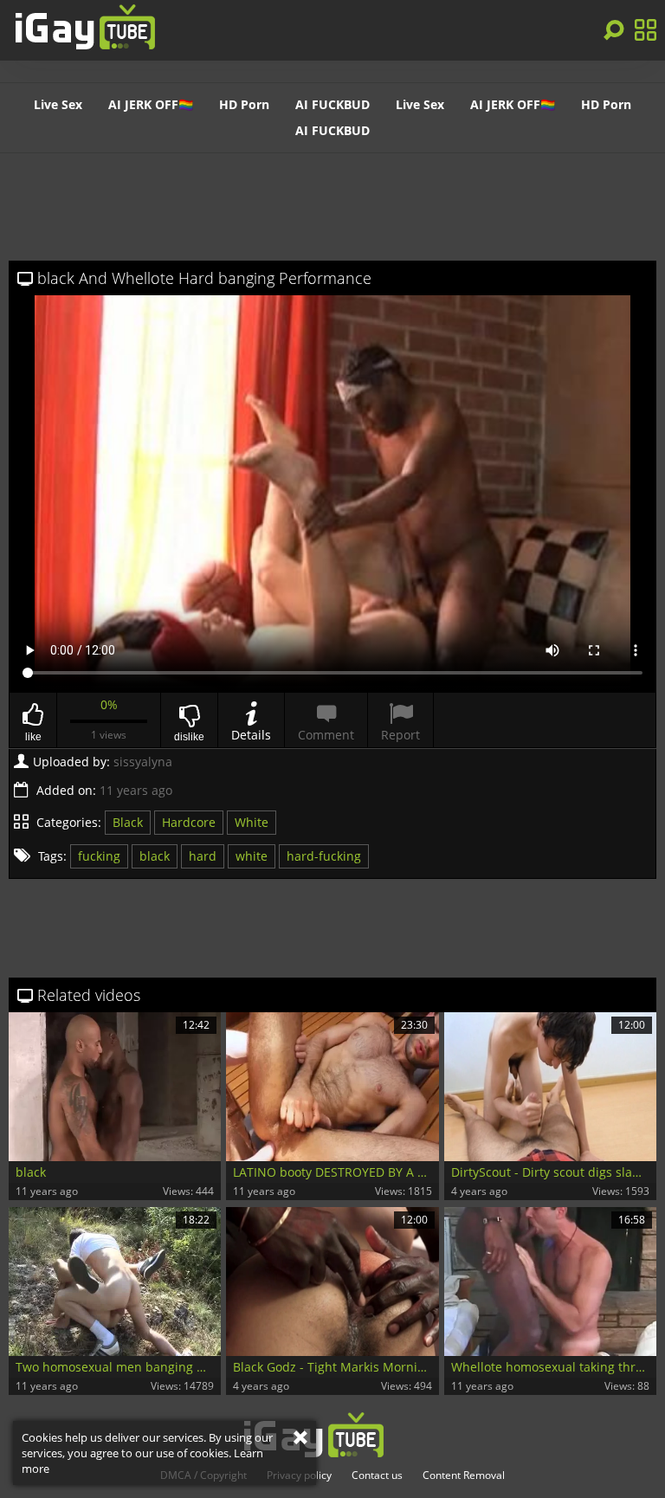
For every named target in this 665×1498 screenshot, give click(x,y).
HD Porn (244, 104)
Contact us (377, 1475)
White (251, 822)
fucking (99, 856)
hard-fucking (324, 856)
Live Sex (58, 104)
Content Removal (464, 1475)
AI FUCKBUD (332, 104)
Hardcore (189, 822)
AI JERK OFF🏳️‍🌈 (150, 104)
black (154, 856)
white (252, 856)
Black (128, 822)
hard (202, 856)
